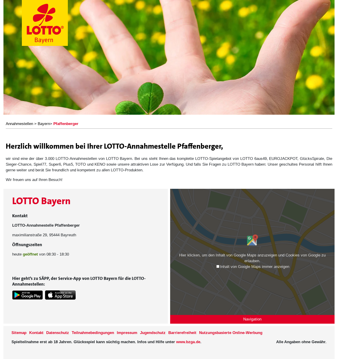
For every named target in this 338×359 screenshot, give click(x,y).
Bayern (44, 124)
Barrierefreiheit (182, 333)
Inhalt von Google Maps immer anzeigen (254, 266)
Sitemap (18, 333)
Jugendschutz (153, 333)
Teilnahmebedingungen (93, 333)
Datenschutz (57, 333)
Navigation (252, 319)
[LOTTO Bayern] (44, 23)
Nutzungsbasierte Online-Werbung (230, 333)
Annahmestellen (19, 124)
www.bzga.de (188, 342)
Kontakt (36, 333)
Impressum (127, 333)
